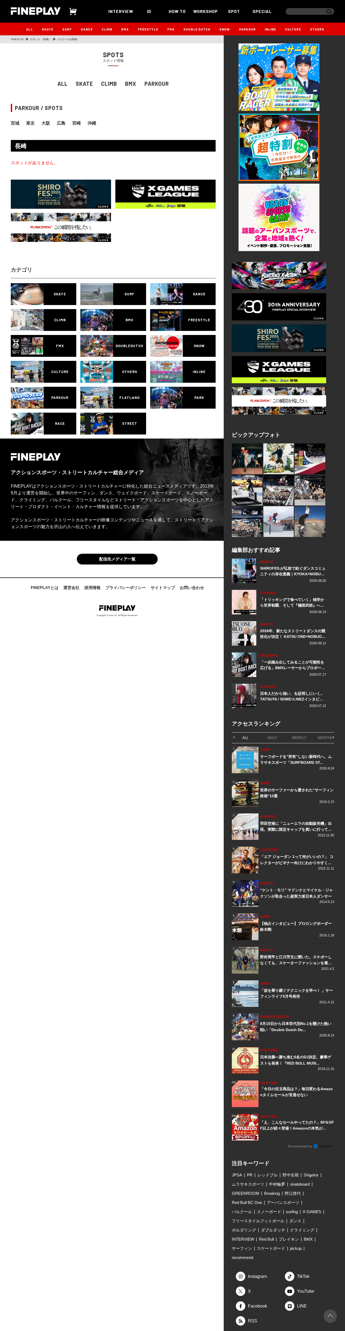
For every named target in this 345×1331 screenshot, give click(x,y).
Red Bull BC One (247, 1202)
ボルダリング (244, 1230)
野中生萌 (290, 1175)
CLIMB (107, 29)
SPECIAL (262, 11)
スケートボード (271, 1248)
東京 (30, 123)
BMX (125, 29)
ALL (29, 29)
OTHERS (317, 29)
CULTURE (293, 29)
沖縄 (92, 123)
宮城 (15, 123)
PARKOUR (247, 29)
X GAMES (312, 1211)
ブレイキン (289, 1239)
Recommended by (300, 1146)
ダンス (295, 1221)
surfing (292, 1211)
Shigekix (311, 1175)
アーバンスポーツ (283, 1202)
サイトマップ (163, 587)
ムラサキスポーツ (248, 1184)
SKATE (47, 29)
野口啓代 (293, 1193)
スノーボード (269, 1211)
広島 (61, 123)
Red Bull (266, 1239)
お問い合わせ (192, 587)
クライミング (302, 1230)
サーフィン (242, 1248)
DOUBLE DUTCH (197, 29)
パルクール (242, 1211)
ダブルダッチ (273, 1230)
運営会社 (71, 587)
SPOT (234, 11)
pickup (296, 1248)
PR (250, 1175)
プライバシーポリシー (125, 587)
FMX (171, 29)
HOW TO (177, 11)
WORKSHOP (205, 11)
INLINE (270, 29)
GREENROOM (245, 1193)
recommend (242, 1257)
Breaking (272, 1193)
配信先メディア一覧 (117, 559)
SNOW (224, 29)
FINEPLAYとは (44, 587)
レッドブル (267, 1175)
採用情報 (92, 587)
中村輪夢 (277, 1184)
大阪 (46, 123)
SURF (67, 29)
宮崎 (76, 123)
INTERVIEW (120, 11)
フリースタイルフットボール (258, 1221)
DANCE (87, 29)
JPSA (237, 1175)
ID (149, 11)
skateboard (300, 1184)
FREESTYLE (148, 29)
